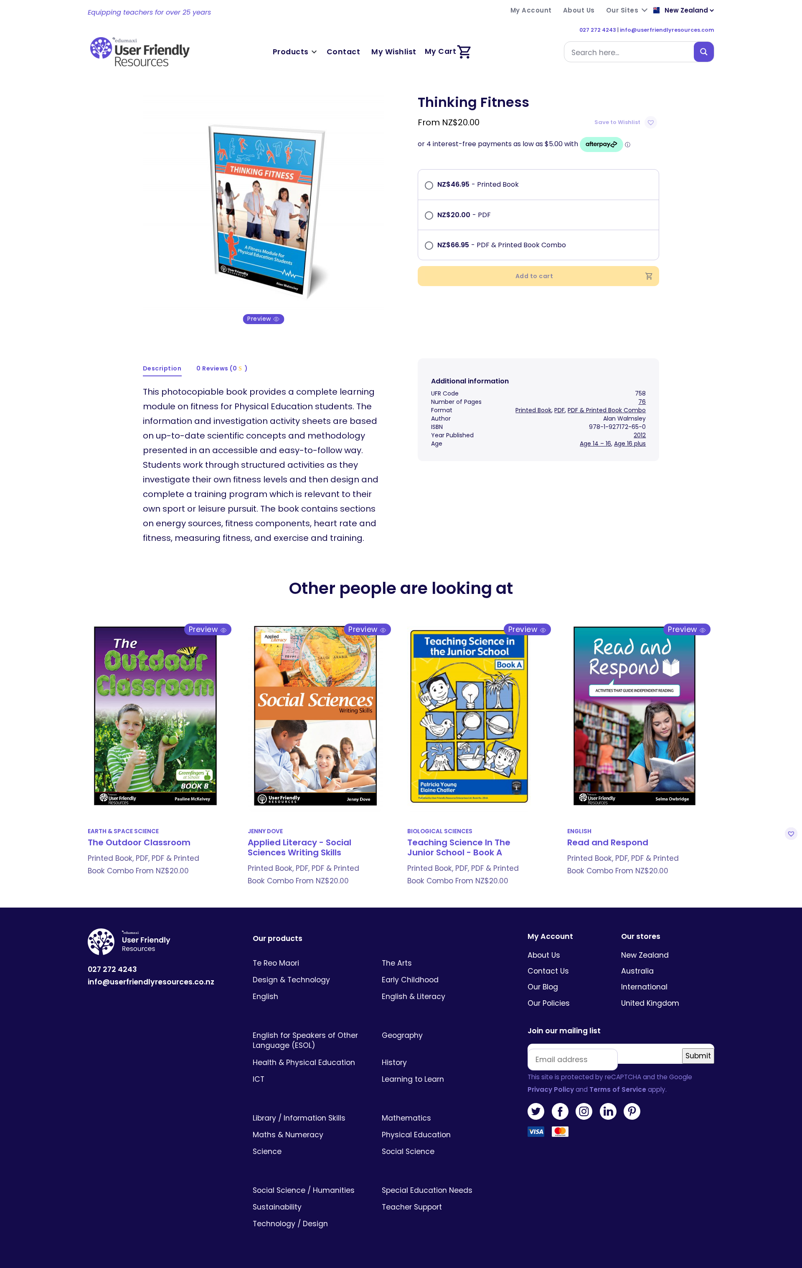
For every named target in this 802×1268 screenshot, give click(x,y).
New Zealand (645, 955)
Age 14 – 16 (595, 443)
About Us (544, 955)
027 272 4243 (597, 29)
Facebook (560, 1111)
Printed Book (533, 410)
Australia (637, 971)
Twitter (536, 1111)
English (579, 831)
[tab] (162, 369)
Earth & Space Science (123, 831)
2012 (640, 435)
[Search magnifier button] (704, 52)
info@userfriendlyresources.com (667, 29)
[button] (626, 122)
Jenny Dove (265, 831)
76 (642, 402)
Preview (260, 319)
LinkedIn (608, 1111)
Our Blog (543, 987)
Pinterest (632, 1111)
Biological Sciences (439, 831)
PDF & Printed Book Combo (607, 410)
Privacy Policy (551, 1089)
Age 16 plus (630, 443)
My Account (550, 936)
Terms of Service (617, 1089)
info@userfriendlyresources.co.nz (151, 982)
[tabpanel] (264, 209)
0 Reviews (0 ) (222, 368)
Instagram (584, 1111)
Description (162, 368)
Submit (698, 1056)
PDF (559, 410)
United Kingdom (650, 1003)
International (644, 987)
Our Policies (549, 1003)
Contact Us (548, 971)
